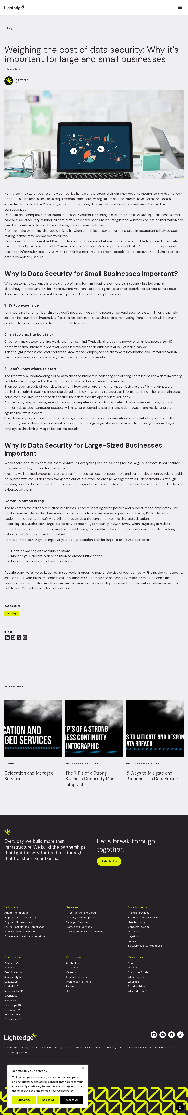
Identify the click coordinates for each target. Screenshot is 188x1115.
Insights (132, 967)
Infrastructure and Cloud (81, 912)
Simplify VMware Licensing (20, 931)
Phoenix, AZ (11, 1000)
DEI (68, 991)
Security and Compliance (81, 917)
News (131, 963)
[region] (47, 1086)
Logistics (133, 936)
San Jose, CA (12, 1010)
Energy (132, 941)
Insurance (134, 931)
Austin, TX (10, 967)
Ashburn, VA (11, 963)
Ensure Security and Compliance (24, 926)
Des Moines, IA (13, 972)
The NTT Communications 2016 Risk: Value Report (80, 246)
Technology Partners (78, 981)
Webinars (133, 981)
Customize (24, 1099)
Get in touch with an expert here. (47, 588)
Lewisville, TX (11, 986)
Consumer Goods (138, 926)
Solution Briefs (136, 986)
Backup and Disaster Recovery (85, 931)
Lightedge (16, 572)
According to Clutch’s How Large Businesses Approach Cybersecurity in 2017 (62, 524)
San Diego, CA (12, 1005)
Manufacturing (136, 922)
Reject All (48, 1099)
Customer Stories (139, 972)
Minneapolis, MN (14, 991)
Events (70, 986)
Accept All (72, 1099)
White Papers (136, 977)
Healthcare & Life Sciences (144, 917)
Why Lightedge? (137, 991)
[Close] (84, 1068)
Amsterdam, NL (13, 1019)
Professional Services (79, 926)
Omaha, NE (10, 995)
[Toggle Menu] (180, 7)
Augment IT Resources (18, 922)
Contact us (73, 963)
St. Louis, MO (12, 1014)
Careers (71, 972)
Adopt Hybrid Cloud (16, 912)
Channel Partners (76, 977)
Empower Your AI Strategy (20, 917)
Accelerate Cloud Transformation (24, 936)
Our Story (72, 967)
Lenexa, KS (10, 981)
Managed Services (77, 922)
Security (11, 613)
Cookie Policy (65, 1090)
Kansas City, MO (14, 977)
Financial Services (138, 912)
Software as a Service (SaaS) (145, 945)
